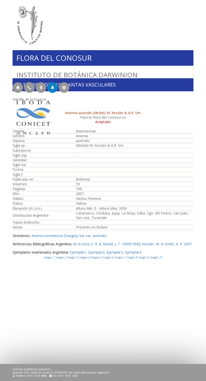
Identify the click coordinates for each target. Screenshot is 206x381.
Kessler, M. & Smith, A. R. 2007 (167, 244)
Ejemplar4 (133, 252)
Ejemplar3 (115, 252)
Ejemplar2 (96, 252)
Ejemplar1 (78, 252)
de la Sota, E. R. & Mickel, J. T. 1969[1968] (106, 244)
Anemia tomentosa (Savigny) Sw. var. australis (68, 235)
